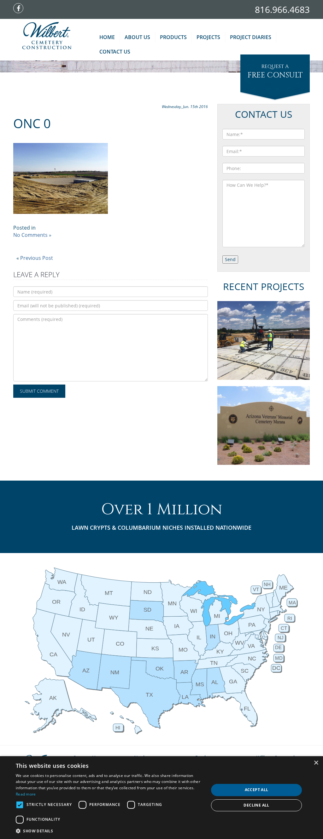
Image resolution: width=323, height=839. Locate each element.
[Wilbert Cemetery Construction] (47, 36)
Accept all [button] (256, 789)
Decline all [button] (256, 805)
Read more (26, 794)
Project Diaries (250, 37)
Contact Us (114, 51)
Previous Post (36, 257)
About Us (137, 37)
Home (107, 37)
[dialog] (161, 797)
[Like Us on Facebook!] (19, 8)
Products (173, 37)
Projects (208, 37)
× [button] (316, 763)
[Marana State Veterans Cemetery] (263, 425)
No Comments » (32, 234)
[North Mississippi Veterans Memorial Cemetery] (263, 340)
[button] (109, 830)
